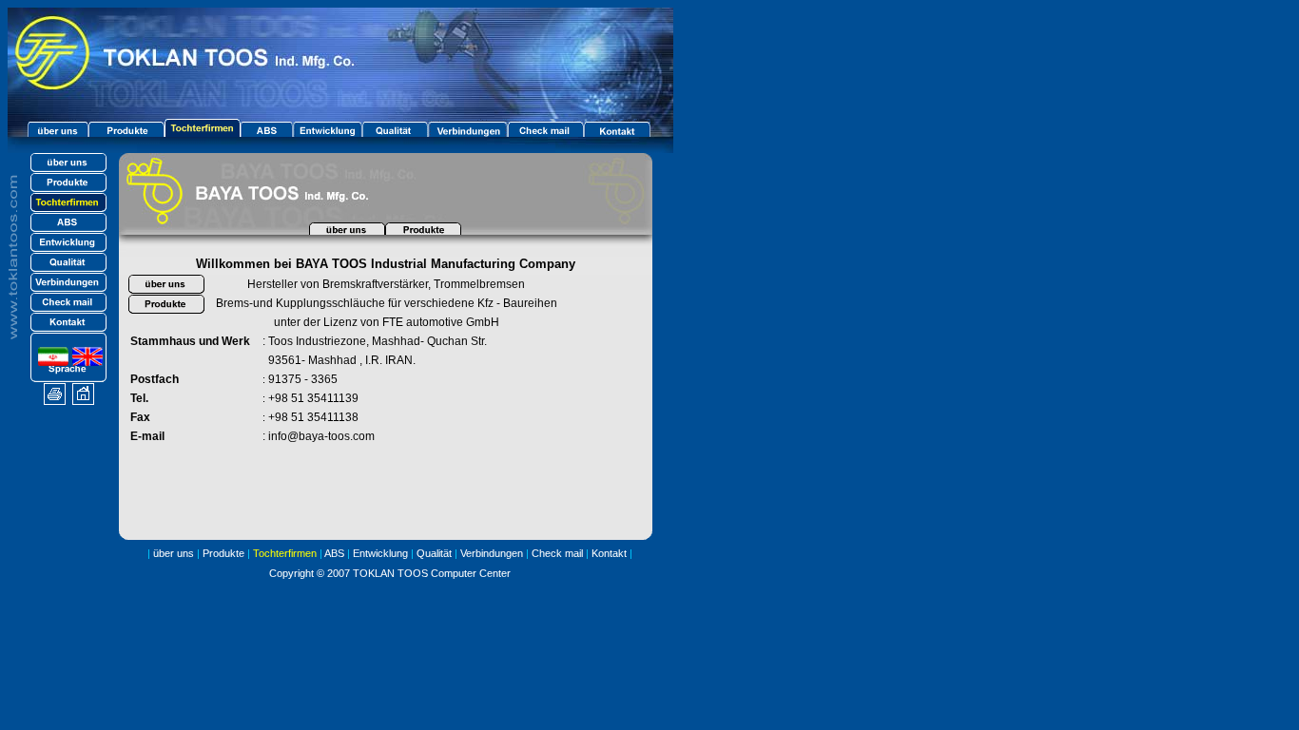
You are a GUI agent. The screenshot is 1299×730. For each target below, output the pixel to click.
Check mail (557, 553)
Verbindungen (491, 553)
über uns (173, 553)
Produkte (223, 553)
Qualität (431, 553)
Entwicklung (380, 553)
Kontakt (609, 553)
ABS (334, 553)
